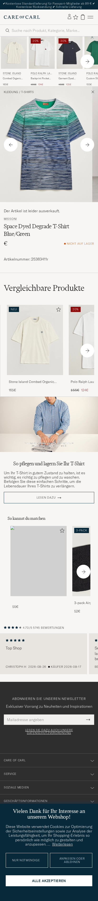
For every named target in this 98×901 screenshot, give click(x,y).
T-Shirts (27, 92)
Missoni (10, 219)
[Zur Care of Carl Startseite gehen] (22, 17)
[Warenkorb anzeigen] (82, 17)
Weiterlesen (62, 844)
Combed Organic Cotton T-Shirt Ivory (13, 78)
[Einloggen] (69, 17)
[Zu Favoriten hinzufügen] (57, 310)
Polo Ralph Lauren (41, 74)
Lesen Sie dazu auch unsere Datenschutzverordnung (49, 731)
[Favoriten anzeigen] (75, 17)
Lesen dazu (46, 497)
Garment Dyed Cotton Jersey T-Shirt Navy (67, 78)
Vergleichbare (44, 288)
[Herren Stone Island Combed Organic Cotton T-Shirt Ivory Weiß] (14, 52)
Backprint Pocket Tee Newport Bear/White (40, 78)
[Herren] (38, 561)
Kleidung (11, 92)
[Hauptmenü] (90, 17)
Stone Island (12, 73)
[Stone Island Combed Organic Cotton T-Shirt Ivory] (35, 378)
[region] (49, 653)
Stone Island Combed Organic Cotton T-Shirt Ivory (31, 382)
